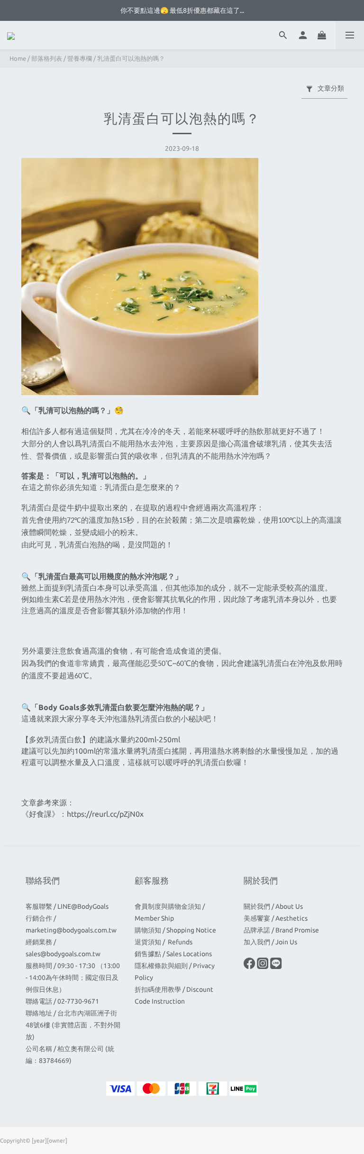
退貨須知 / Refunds (164, 942)
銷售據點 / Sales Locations (173, 954)
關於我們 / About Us (273, 906)
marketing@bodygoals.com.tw (71, 930)
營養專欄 (79, 58)
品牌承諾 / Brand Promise (281, 930)
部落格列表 (46, 58)
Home (17, 58)
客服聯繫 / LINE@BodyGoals (67, 906)
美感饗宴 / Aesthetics (276, 918)
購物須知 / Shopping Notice (175, 930)
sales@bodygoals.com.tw (63, 954)
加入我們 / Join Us (270, 942)
